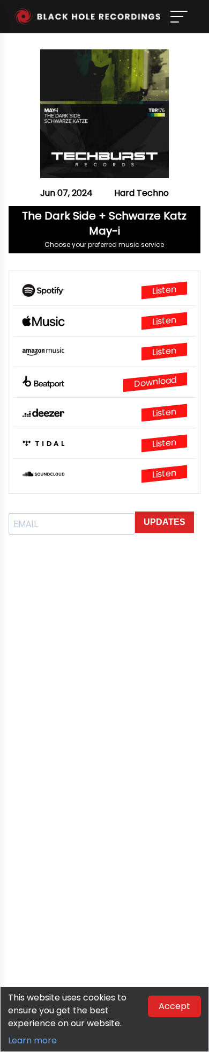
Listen (164, 290)
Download (155, 382)
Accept (174, 1006)
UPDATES (164, 522)
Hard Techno (141, 193)
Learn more (32, 1040)
